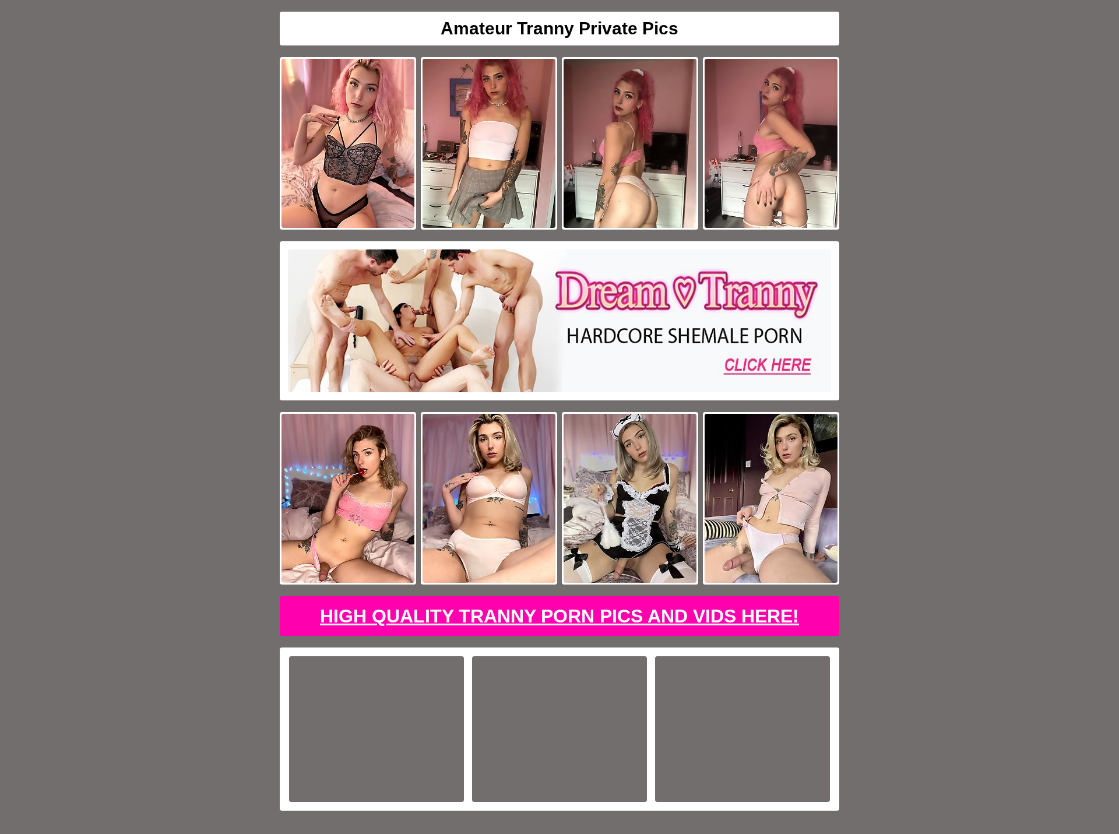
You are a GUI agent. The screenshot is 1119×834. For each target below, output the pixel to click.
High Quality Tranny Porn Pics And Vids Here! (559, 616)
